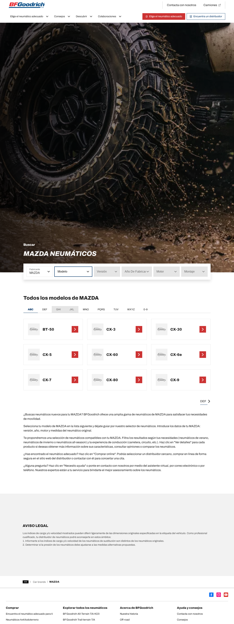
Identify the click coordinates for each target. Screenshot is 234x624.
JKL (71, 309)
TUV (116, 309)
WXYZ (131, 309)
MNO (86, 309)
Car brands (39, 582)
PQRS (101, 309)
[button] (48, 272)
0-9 (146, 309)
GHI (58, 309)
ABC (30, 309)
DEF (44, 309)
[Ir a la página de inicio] (27, 5)
